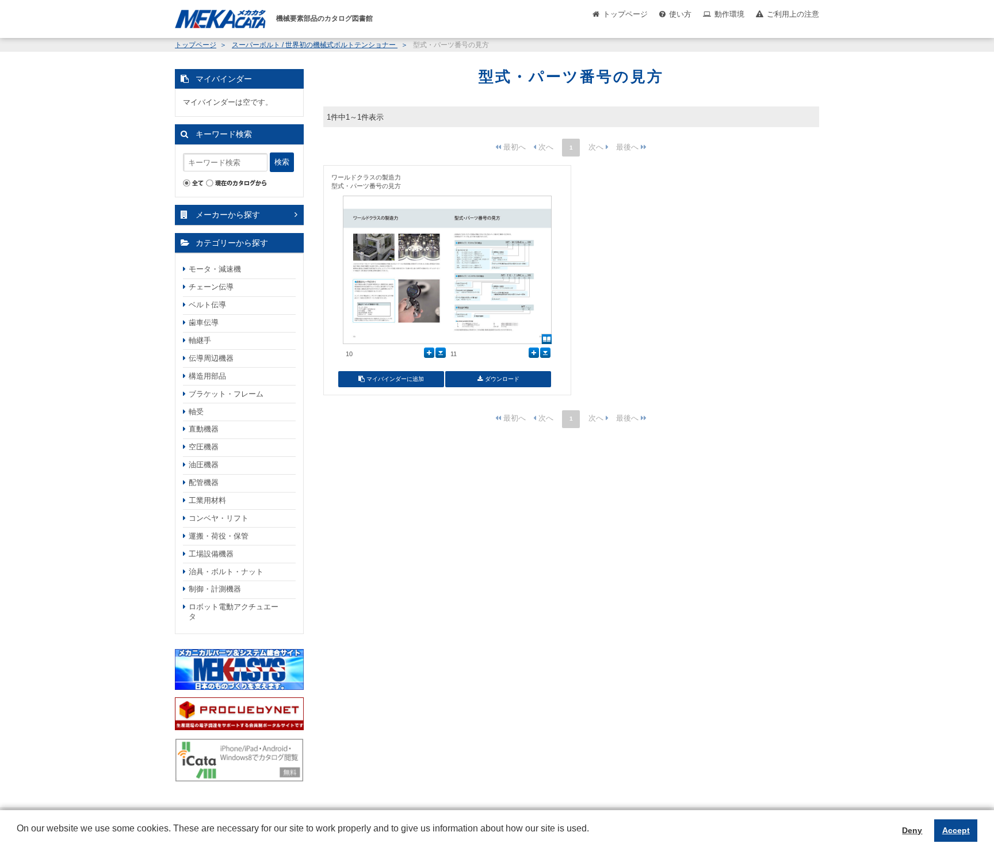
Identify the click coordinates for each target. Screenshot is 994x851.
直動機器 (204, 429)
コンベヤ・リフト (218, 518)
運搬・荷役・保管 (218, 536)
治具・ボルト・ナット (226, 571)
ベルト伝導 (207, 304)
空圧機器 (204, 446)
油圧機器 (204, 464)
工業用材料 (207, 500)
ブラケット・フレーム (226, 394)
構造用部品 (207, 376)
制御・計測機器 (215, 589)
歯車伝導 (204, 322)
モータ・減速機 (215, 269)
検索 (281, 162)
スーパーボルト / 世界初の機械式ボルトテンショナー (314, 45)
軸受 (196, 411)
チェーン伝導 (211, 287)
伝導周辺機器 (211, 358)
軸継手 (200, 340)
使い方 (680, 14)
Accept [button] (956, 830)
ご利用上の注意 (793, 14)
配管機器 (204, 482)
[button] (18, 837)
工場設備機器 (211, 553)
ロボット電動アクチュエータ (233, 611)
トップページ (625, 14)
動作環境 (729, 14)
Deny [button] (912, 830)
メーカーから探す (228, 215)
